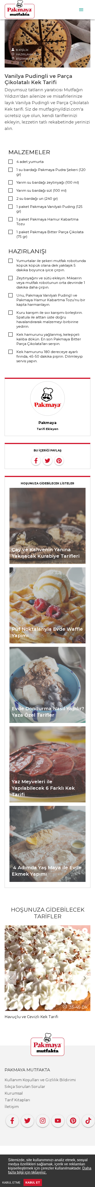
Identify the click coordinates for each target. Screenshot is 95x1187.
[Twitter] (27, 1119)
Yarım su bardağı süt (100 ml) (41, 190)
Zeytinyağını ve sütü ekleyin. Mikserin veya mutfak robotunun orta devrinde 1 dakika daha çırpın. (50, 282)
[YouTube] (57, 1119)
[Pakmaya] (47, 1045)
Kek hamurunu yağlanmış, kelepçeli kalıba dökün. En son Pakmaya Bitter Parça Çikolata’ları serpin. (48, 339)
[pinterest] (59, 460)
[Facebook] (12, 1119)
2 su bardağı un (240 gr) (37, 198)
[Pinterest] (73, 1119)
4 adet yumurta (30, 161)
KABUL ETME (11, 1182)
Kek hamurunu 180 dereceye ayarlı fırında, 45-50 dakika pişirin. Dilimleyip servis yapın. (49, 356)
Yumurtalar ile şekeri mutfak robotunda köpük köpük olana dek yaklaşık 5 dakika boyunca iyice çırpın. (51, 265)
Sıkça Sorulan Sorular (25, 1086)
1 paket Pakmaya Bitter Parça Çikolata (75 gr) (49, 234)
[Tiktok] (88, 1119)
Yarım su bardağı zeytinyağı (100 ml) (47, 182)
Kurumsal (14, 1093)
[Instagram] (42, 1119)
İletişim (12, 1107)
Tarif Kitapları (17, 1100)
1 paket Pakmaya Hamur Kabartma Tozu (47, 221)
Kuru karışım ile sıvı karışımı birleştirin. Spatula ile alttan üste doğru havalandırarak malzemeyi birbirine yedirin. (49, 319)
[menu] (81, 9)
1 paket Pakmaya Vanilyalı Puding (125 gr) (49, 208)
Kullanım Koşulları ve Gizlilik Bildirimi (40, 1080)
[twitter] (47, 460)
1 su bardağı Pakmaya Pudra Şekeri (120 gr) (51, 172)
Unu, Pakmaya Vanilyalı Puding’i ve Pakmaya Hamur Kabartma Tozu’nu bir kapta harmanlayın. (50, 300)
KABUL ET (32, 1182)
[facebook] (36, 460)
